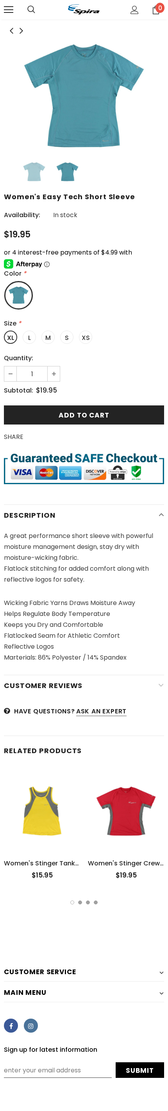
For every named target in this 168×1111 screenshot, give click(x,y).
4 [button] (96, 902)
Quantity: (18, 358)
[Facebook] (11, 1026)
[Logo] (84, 9)
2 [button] (80, 902)
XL (10, 337)
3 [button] (88, 902)
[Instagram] (31, 1026)
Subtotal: (18, 390)
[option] (84, 95)
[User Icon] (134, 10)
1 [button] (72, 902)
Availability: (22, 215)
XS (86, 337)
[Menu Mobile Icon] (8, 9)
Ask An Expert (101, 711)
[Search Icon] (31, 10)
